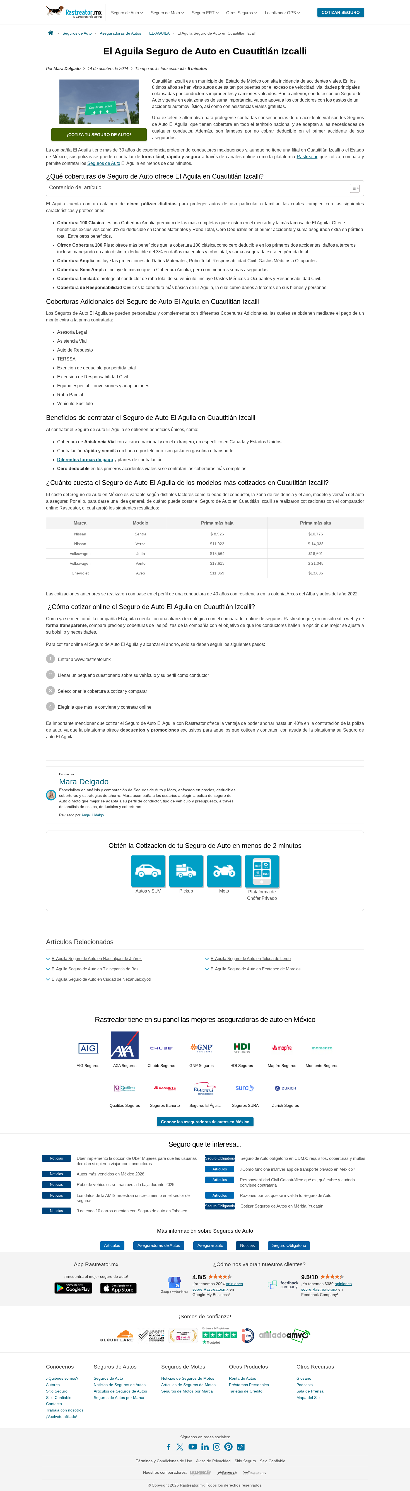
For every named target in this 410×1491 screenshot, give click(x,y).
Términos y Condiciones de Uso (164, 1461)
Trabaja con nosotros (64, 1410)
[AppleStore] (118, 1288)
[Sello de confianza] (151, 1335)
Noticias (247, 1245)
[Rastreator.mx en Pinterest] (228, 1446)
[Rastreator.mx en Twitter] (180, 1446)
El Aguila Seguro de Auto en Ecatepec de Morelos (256, 968)
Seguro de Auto (125, 12)
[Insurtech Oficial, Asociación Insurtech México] (248, 1335)
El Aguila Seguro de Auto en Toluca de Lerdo (251, 958)
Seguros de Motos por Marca (187, 1391)
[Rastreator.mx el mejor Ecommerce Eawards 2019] (183, 1335)
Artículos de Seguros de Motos (188, 1384)
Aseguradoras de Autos (159, 1245)
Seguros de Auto (108, 1378)
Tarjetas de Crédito (245, 1391)
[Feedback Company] (283, 1284)
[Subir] (400, 1481)
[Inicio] (52, 33)
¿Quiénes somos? (62, 1378)
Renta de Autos (242, 1378)
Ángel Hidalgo (92, 815)
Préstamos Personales (249, 1384)
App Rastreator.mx (96, 1264)
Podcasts (304, 1384)
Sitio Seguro (56, 1391)
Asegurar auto (210, 1245)
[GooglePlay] (73, 1288)
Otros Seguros (239, 12)
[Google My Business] (174, 1284)
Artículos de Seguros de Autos (120, 1391)
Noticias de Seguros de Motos (187, 1378)
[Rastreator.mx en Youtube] (193, 1446)
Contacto (54, 1403)
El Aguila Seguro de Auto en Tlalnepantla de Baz (95, 968)
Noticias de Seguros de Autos (120, 1384)
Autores (53, 1384)
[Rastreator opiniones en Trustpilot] (219, 1335)
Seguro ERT (203, 12)
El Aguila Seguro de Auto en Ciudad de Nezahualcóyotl (101, 979)
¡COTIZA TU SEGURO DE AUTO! (99, 134)
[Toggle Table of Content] (352, 188)
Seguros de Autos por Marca (119, 1397)
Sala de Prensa (310, 1391)
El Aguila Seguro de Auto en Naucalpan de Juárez (97, 958)
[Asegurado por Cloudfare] (117, 1335)
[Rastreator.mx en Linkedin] (205, 1446)
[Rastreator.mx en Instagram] (216, 1447)
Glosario (303, 1378)
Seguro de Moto (165, 12)
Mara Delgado (84, 781)
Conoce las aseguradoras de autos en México (205, 1121)
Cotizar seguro (341, 12)
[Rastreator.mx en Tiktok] (241, 1446)
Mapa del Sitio (309, 1397)
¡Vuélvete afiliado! (61, 1416)
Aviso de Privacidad (213, 1461)
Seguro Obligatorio (289, 1245)
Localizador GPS (280, 12)
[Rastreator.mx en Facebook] (168, 1447)
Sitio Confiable (58, 1397)
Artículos (112, 1245)
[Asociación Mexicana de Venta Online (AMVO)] (284, 1335)
